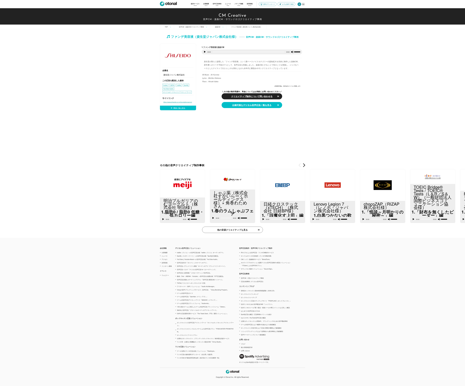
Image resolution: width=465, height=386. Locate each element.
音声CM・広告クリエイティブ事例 (252, 278)
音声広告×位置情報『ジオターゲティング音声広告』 (194, 273)
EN (303, 4)
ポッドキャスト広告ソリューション (188, 318)
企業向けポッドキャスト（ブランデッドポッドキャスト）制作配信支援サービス (203, 338)
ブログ (243, 344)
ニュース (164, 256)
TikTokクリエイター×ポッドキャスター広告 (191, 283)
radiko (179, 85)
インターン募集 (167, 266)
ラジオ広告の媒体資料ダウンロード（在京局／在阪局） (195, 354)
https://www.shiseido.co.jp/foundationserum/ (177, 102)
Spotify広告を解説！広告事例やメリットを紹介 (256, 314)
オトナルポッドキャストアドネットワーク (177, 92)
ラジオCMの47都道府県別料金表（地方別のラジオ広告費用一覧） (198, 358)
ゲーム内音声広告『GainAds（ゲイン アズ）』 (192, 296)
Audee (165, 85)
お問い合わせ (245, 351)
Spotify (186, 85)
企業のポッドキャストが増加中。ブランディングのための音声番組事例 (264, 321)
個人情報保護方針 (247, 347)
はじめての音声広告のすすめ (250, 311)
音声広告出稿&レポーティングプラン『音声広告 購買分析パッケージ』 (200, 280)
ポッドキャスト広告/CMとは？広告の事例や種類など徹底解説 (261, 328)
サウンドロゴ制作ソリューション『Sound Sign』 (257, 269)
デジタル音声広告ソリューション (188, 248)
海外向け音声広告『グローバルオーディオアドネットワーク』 (197, 310)
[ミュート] (292, 52)
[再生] (205, 52)
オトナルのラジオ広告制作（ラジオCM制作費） (256, 256)
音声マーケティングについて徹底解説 (253, 335)
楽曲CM (217, 27)
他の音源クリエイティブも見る (232, 229)
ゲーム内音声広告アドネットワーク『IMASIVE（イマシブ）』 (197, 300)
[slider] (297, 51)
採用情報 (164, 263)
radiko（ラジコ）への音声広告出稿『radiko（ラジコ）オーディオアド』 (201, 252)
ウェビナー (165, 275)
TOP (166, 27)
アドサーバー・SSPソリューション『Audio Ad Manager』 (196, 286)
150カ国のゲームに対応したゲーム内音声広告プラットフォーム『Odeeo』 (201, 307)
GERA (172, 85)
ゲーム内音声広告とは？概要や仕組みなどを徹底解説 (258, 324)
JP (299, 4)
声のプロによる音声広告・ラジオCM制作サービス (257, 252)
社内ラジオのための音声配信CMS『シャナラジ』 (257, 304)
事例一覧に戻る (179, 108)
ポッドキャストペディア (249, 297)
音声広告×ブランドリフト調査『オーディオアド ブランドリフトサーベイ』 (201, 266)
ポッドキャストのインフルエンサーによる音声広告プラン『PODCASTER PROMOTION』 (205, 330)
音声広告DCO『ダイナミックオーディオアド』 (192, 263)
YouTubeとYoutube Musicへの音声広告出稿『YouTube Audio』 (198, 259)
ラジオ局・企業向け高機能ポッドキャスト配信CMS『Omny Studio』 (199, 342)
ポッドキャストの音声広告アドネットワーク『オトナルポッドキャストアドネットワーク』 (205, 324)
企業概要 (164, 252)
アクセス (164, 259)
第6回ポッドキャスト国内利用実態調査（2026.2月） (258, 291)
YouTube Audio (168, 89)
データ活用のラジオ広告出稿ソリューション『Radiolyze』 (196, 351)
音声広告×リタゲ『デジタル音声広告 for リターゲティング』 (197, 269)
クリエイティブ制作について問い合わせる (252, 95)
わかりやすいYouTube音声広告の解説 (253, 318)
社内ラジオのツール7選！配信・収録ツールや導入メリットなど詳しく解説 (265, 308)
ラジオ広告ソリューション (185, 346)
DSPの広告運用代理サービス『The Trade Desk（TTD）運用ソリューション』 (202, 313)
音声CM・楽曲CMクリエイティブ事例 (191, 27)
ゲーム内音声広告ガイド (185, 293)
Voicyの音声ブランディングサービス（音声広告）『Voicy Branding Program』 (203, 290)
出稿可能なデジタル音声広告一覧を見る (251, 105)
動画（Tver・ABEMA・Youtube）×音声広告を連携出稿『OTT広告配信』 (201, 276)
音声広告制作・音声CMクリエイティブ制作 (255, 248)
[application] (252, 51)
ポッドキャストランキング (249, 294)
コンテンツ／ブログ (246, 286)
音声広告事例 (244, 273)
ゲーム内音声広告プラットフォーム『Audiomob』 (193, 303)
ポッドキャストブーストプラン (187, 335)
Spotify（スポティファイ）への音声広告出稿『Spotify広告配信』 (198, 256)
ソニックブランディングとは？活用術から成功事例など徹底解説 (262, 331)
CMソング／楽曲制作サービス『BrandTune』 (256, 259)
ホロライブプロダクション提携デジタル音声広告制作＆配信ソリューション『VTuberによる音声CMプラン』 (265, 263)
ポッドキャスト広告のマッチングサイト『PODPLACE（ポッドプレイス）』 (266, 301)
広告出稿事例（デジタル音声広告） (252, 281)
